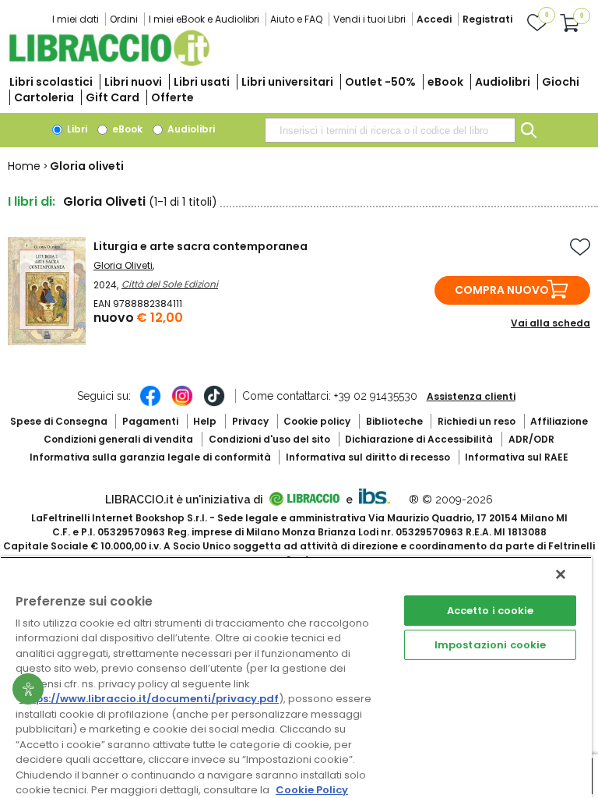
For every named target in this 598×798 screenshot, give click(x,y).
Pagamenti (150, 421)
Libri (76, 129)
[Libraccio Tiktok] (214, 403)
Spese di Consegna (58, 421)
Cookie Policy (312, 789)
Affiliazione (559, 421)
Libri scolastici (51, 82)
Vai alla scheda (550, 323)
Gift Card (112, 97)
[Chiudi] (560, 574)
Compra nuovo (502, 290)
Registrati (487, 19)
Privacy (250, 421)
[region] (296, 677)
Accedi (434, 19)
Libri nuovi (133, 82)
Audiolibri (502, 82)
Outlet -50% (380, 82)
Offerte (172, 97)
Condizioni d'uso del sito (269, 439)
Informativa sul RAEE (516, 457)
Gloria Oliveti (123, 265)
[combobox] (390, 130)
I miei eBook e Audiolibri (204, 19)
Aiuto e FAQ (296, 19)
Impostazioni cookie (490, 644)
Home (24, 166)
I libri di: (31, 201)
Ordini (124, 19)
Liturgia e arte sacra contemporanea (200, 246)
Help (204, 421)
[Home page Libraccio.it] (109, 62)
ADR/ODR (531, 439)
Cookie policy (316, 421)
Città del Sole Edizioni (169, 284)
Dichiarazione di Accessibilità (419, 439)
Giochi (560, 82)
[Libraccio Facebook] (150, 403)
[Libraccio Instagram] (182, 403)
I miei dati (75, 19)
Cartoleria (44, 97)
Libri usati (202, 82)
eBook (445, 82)
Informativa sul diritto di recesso (368, 457)
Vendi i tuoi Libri (369, 19)
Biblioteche (394, 421)
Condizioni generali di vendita (118, 439)
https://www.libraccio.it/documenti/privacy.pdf (149, 698)
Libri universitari (287, 82)
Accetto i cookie (490, 610)
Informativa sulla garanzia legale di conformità (150, 457)
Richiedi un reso (476, 421)
